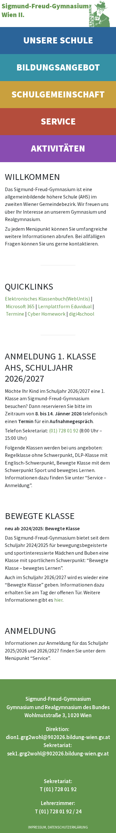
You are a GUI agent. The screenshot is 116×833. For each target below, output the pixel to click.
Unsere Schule (58, 40)
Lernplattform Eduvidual (65, 306)
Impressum (37, 827)
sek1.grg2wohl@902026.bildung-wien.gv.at (58, 753)
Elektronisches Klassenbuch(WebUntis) (47, 299)
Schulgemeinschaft (58, 94)
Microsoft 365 (20, 306)
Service (58, 121)
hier (58, 600)
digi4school (81, 314)
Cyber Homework (46, 314)
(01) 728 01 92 (63, 431)
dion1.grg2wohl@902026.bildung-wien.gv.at (58, 737)
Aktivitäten (58, 148)
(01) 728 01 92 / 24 (60, 811)
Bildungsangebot (58, 67)
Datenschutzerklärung (68, 827)
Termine (15, 314)
